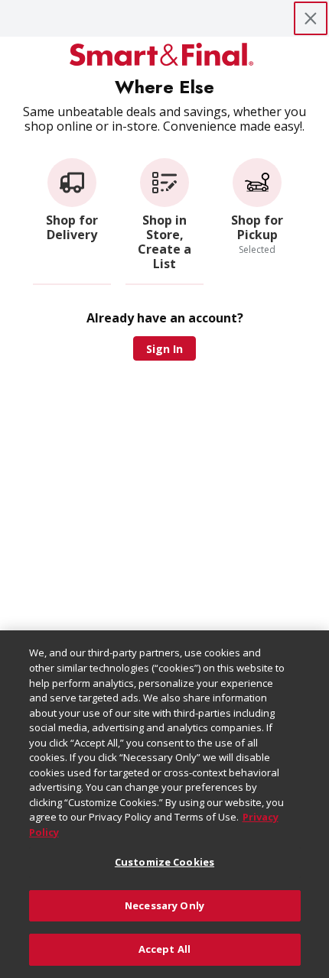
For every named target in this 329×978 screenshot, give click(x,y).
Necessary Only (164, 905)
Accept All (164, 949)
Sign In (164, 349)
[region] (164, 804)
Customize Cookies (164, 862)
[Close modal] (310, 18)
